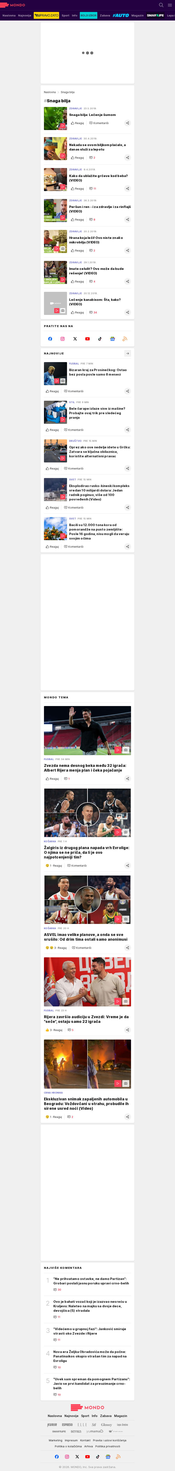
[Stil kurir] (94, 1424)
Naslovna (50, 92)
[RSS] (125, 339)
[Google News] (112, 339)
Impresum (71, 1440)
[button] (99, 123)
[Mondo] (12, 5)
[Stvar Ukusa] (115, 1431)
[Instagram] (62, 339)
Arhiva (88, 1446)
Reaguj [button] (79, 123)
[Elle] (82, 1424)
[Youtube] (87, 339)
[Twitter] (75, 339)
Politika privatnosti (107, 1446)
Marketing (55, 1440)
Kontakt (85, 1440)
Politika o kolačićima (68, 1446)
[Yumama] (94, 1431)
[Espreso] (67, 1424)
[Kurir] (52, 1424)
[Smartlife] (59, 1431)
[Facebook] (50, 339)
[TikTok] (100, 339)
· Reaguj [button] (56, 865)
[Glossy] (106, 1424)
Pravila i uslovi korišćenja (109, 1440)
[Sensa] (76, 1431)
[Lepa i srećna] (122, 1424)
